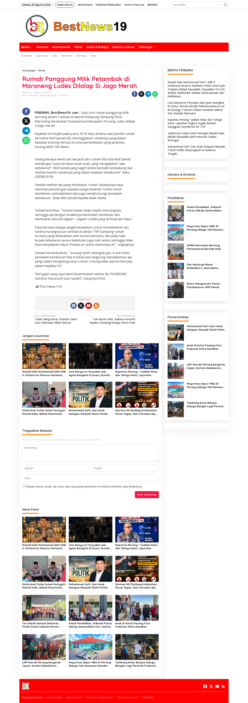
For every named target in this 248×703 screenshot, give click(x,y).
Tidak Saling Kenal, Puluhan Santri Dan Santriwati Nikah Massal (56, 319)
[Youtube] (88, 306)
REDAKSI (147, 697)
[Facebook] (74, 306)
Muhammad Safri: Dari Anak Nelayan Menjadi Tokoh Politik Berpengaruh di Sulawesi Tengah (90, 412)
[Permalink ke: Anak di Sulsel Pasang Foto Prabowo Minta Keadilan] (137, 607)
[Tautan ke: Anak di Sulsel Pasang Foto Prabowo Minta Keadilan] (176, 351)
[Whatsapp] (155, 94)
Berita (25, 95)
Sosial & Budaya (48, 95)
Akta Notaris (74, 697)
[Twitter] (81, 306)
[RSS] (96, 306)
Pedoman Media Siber (99, 697)
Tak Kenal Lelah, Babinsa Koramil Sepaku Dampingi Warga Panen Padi (112, 319)
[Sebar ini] (135, 94)
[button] (225, 5)
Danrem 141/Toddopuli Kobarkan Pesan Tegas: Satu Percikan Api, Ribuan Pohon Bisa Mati (136, 412)
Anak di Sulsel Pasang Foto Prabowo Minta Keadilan (132, 625)
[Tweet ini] (141, 94)
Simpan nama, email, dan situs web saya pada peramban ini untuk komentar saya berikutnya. (84, 486)
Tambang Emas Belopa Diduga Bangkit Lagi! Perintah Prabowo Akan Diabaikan (135, 664)
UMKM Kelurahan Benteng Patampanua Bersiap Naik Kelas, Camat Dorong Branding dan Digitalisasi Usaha (204, 247)
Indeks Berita (54, 697)
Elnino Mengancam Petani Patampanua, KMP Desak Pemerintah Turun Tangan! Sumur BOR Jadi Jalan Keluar (206, 285)
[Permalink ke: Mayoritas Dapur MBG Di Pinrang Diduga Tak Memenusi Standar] (90, 646)
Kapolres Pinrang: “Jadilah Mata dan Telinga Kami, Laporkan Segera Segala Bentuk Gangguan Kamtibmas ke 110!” (136, 373)
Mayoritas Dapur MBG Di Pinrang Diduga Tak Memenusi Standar (90, 664)
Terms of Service (127, 697)
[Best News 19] (76, 26)
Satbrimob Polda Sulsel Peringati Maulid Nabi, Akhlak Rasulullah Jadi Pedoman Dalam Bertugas (43, 412)
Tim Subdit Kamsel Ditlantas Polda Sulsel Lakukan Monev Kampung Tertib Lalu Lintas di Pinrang (41, 625)
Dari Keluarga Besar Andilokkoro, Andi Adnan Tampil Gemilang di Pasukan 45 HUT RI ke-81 (205, 266)
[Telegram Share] (148, 94)
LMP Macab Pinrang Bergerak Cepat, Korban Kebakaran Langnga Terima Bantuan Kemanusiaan (41, 664)
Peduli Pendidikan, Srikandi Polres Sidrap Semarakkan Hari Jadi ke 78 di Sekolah (90, 625)
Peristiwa (34, 95)
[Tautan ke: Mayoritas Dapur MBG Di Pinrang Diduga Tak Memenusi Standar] (176, 232)
